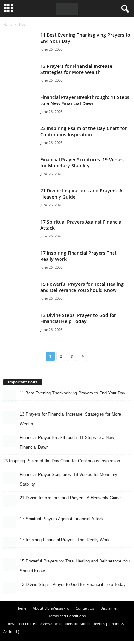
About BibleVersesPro (51, 608)
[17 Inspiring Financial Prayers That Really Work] (19, 260)
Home (7, 24)
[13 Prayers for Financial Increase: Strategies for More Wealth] (19, 73)
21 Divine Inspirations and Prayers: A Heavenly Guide (70, 497)
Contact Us (85, 608)
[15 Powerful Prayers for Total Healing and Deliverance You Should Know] (19, 291)
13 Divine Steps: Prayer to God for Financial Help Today (78, 318)
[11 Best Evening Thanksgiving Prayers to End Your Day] (19, 42)
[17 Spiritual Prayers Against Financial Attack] (19, 229)
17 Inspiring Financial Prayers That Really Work (65, 540)
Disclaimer (109, 608)
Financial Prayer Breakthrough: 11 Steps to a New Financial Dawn (84, 100)
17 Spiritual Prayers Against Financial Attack (62, 518)
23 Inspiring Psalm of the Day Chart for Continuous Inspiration (83, 131)
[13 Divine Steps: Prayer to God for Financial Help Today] (19, 325)
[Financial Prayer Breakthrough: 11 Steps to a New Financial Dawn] (19, 104)
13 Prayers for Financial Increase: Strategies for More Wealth (77, 69)
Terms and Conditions (67, 615)
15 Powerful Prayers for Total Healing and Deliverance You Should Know (82, 287)
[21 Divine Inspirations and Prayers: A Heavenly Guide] (19, 197)
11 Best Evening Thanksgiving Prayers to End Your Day (72, 393)
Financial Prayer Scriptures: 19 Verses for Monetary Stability (82, 162)
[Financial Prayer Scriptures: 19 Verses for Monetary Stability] (19, 166)
